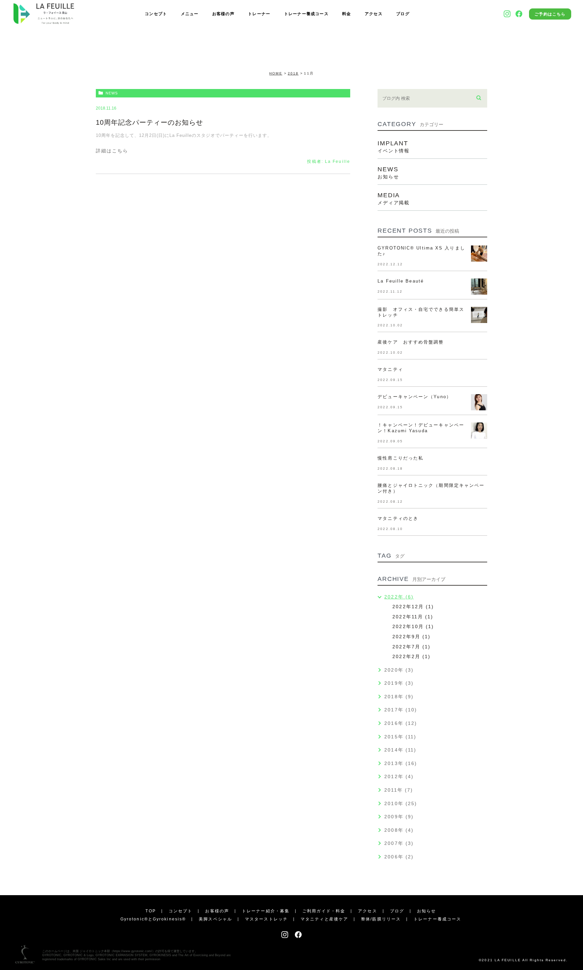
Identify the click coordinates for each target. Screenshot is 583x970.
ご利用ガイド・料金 (323, 911)
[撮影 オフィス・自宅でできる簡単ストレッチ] (479, 315)
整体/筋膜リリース (381, 919)
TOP (150, 911)
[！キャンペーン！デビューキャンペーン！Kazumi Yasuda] (479, 430)
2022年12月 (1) (413, 606)
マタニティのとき (398, 518)
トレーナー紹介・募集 (265, 911)
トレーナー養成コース (306, 13)
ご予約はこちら (549, 14)
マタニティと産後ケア (324, 919)
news (112, 93)
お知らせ (426, 911)
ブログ (403, 13)
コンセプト (156, 13)
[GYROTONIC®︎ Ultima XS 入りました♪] (479, 253)
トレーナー (259, 13)
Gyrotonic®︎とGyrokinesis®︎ (153, 919)
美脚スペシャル (215, 919)
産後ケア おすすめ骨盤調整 (411, 342)
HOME (275, 73)
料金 (346, 13)
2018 (293, 73)
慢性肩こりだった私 (400, 458)
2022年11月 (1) (412, 616)
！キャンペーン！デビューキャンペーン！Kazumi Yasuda (421, 427)
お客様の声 (223, 13)
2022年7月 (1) (411, 646)
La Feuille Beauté (401, 281)
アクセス (374, 13)
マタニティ (393, 369)
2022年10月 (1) (413, 626)
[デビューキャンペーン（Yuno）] (479, 402)
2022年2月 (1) (411, 656)
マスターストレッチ (266, 919)
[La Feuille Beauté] (479, 286)
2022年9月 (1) (411, 636)
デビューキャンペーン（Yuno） (414, 396)
